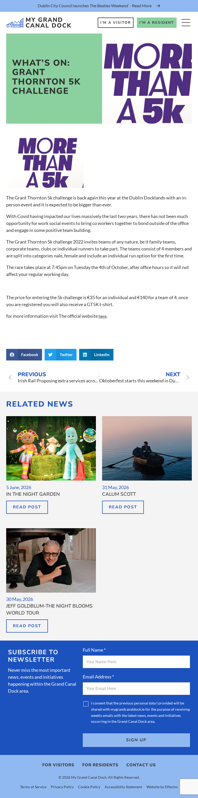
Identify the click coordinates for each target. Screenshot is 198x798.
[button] (24, 354)
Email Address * (98, 676)
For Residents (100, 765)
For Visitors (58, 765)
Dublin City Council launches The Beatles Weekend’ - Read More (95, 5)
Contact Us (141, 765)
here (102, 316)
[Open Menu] (186, 22)
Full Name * (94, 650)
